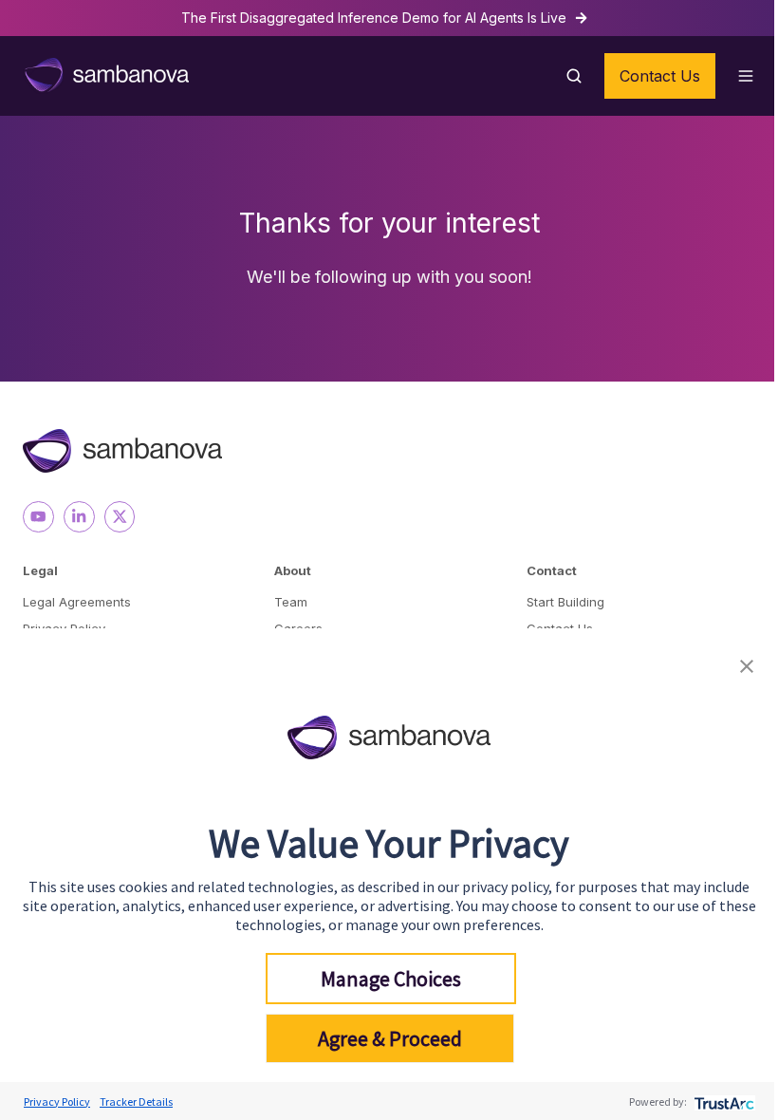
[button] (747, 664)
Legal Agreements (77, 601)
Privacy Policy (57, 1101)
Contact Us (660, 75)
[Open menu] (745, 75)
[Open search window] (574, 75)
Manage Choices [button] (391, 978)
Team (290, 601)
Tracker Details (136, 1101)
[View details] (38, 516)
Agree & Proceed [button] (390, 1038)
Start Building (565, 601)
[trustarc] (722, 1101)
